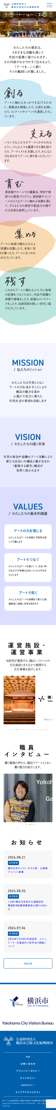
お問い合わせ (28, 1063)
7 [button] (23, 729)
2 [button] (21, 40)
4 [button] (30, 40)
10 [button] (30, 729)
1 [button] (17, 40)
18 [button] (47, 729)
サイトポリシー (28, 1078)
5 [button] (34, 40)
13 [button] (36, 729)
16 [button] (43, 729)
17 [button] (45, 729)
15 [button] (40, 729)
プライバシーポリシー (28, 1070)
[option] (28, 24)
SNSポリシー (28, 1085)
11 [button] (32, 729)
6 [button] (38, 40)
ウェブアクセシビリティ (28, 1092)
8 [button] (25, 729)
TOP (28, 1056)
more (28, 963)
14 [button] (38, 729)
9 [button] (28, 729)
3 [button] (25, 40)
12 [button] (34, 729)
